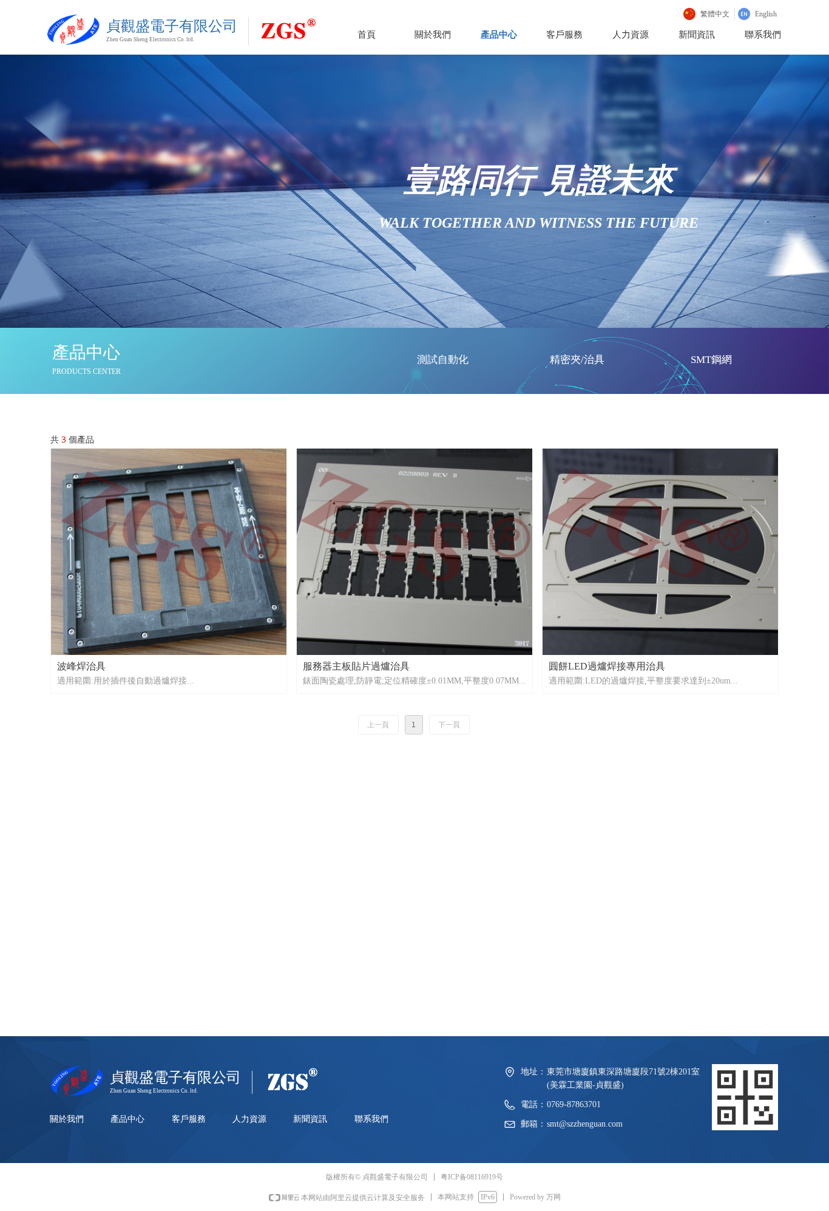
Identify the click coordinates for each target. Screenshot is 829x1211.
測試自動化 (443, 359)
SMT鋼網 (711, 359)
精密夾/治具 (577, 359)
